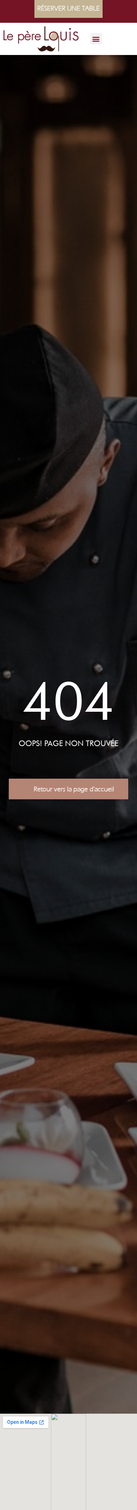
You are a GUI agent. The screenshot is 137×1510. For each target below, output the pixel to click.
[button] (96, 38)
